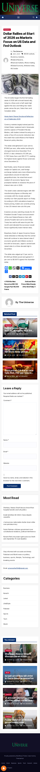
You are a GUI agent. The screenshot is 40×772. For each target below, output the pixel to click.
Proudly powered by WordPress (13, 756)
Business (7, 29)
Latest (5, 598)
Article (35, 763)
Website (6, 463)
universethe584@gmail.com (18, 568)
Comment (7, 400)
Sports (5, 614)
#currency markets (17, 57)
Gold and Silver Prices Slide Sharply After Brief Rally (28, 284)
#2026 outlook (29, 54)
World (5, 624)
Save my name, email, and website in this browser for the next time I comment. (18, 479)
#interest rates (29, 66)
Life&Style (6, 603)
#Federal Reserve (17, 60)
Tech (5, 619)
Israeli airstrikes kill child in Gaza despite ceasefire (19, 677)
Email (5, 452)
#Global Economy (17, 66)
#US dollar (14, 68)
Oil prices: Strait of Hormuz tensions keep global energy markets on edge (20, 352)
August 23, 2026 (13, 660)
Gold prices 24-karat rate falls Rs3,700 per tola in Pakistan (19, 373)
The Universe (18, 51)
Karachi (6, 593)
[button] (33, 17)
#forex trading (30, 63)
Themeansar (19, 758)
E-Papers (9, 768)
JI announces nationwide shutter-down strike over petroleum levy (19, 700)
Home (3, 763)
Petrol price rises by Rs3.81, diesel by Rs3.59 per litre (18, 330)
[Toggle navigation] (18, 17)
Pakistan (6, 609)
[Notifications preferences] (3, 768)
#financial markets (17, 63)
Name (6, 440)
